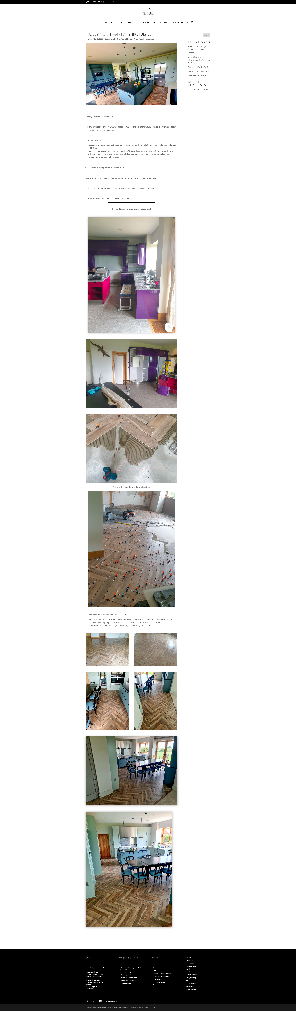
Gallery (154, 22)
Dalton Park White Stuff (198, 71)
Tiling (141, 39)
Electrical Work (119, 39)
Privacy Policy (157, 979)
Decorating (109, 39)
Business (189, 958)
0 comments (149, 39)
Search (206, 35)
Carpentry (189, 960)
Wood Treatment (192, 989)
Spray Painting (191, 978)
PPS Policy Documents (179, 22)
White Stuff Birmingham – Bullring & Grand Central (198, 49)
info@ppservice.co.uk (96, 968)
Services (129, 22)
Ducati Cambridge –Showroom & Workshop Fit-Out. (199, 60)
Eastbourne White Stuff (198, 67)
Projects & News (142, 22)
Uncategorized (191, 983)
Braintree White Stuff (197, 75)
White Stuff (190, 986)
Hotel (188, 969)
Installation (190, 972)
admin (90, 39)
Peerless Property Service (113, 22)
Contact (163, 22)
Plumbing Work (132, 39)
